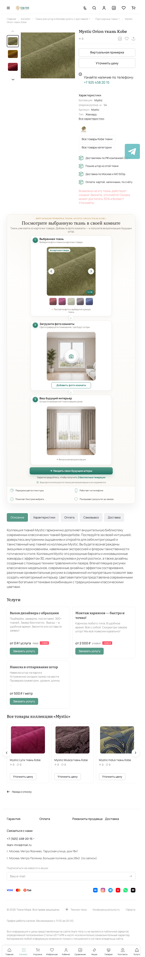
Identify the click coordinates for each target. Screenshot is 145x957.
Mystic (98, 100)
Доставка (114, 517)
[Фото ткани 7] (89, 301)
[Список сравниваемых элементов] (114, 8)
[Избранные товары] (124, 8)
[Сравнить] (120, 39)
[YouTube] (118, 889)
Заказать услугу (24, 651)
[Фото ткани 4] (62, 301)
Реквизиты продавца (87, 818)
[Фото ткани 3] (53, 301)
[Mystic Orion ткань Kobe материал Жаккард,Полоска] (48, 55)
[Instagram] (103, 889)
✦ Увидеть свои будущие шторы (71, 471)
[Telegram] (110, 889)
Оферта (130, 909)
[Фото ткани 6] (80, 301)
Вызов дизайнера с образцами (34, 612)
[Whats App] (125, 889)
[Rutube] (133, 889)
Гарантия (13, 818)
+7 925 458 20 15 (96, 82)
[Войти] (104, 8)
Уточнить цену (107, 63)
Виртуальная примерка (107, 52)
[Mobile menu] (8, 8)
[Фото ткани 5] (71, 301)
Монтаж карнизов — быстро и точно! (100, 615)
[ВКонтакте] (95, 889)
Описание (17, 517)
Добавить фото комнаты (71, 385)
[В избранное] (127, 39)
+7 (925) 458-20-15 (19, 838)
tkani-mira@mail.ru (19, 844)
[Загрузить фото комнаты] (71, 356)
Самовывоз (91, 517)
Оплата (69, 517)
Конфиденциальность (106, 909)
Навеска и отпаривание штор (34, 666)
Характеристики (44, 517)
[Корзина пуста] (133, 8)
